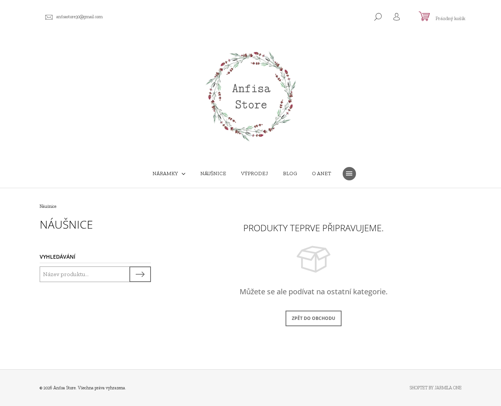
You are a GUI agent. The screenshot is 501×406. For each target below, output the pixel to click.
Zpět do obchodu (313, 318)
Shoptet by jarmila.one (435, 387)
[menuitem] (169, 173)
